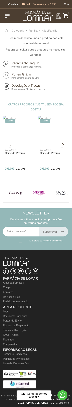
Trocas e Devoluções (15, 330)
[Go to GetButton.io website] (62, 403)
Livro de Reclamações (16, 363)
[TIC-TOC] (28, 271)
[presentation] (10, 145)
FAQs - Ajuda (10, 334)
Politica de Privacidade (16, 358)
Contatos (8, 292)
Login (6, 311)
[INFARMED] (19, 387)
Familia (33, 30)
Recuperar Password (15, 316)
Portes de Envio (12, 320)
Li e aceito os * (46, 240)
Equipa (7, 287)
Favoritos (8, 339)
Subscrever (50, 231)
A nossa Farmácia (13, 282)
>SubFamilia (49, 30)
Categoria (18, 30)
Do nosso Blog (11, 296)
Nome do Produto (15, 153)
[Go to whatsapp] (62, 395)
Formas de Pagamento (16, 325)
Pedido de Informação (15, 301)
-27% (10, 120)
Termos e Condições (15, 353)
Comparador (10, 344)
